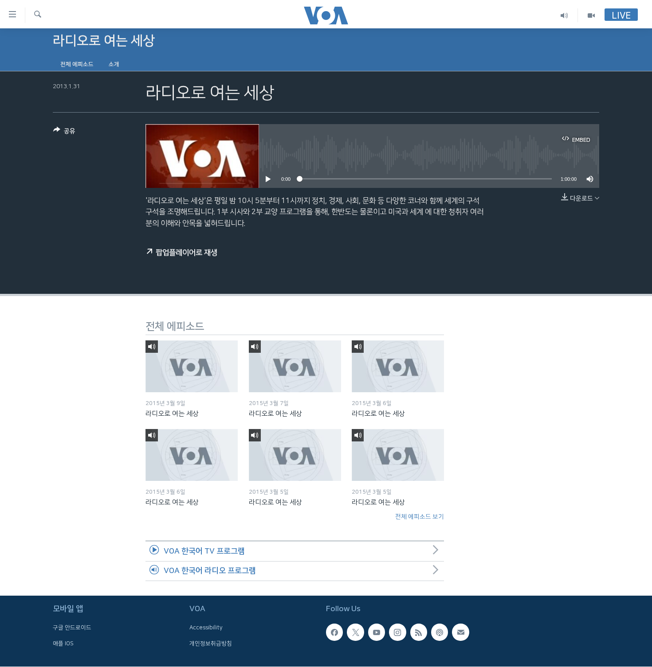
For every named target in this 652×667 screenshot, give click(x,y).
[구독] (460, 632)
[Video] (591, 15)
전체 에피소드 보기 (419, 516)
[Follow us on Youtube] (376, 632)
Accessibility (206, 628)
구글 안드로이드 (72, 628)
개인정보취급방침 (210, 643)
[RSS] (418, 632)
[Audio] (564, 15)
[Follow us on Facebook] (334, 632)
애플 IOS (63, 643)
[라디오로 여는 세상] (191, 366)
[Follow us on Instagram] (397, 632)
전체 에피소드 (77, 64)
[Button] (64, 132)
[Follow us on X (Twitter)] (355, 632)
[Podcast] (439, 632)
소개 (114, 64)
